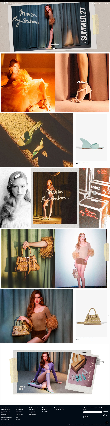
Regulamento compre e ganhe (6, 417)
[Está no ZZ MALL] (106, 416)
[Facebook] (87, 417)
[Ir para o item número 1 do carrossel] (54, 48)
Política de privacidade (5, 419)
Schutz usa (18, 419)
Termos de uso (4, 420)
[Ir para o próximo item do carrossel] (106, 0)
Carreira (17, 412)
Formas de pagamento (5, 411)
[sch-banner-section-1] (28, 82)
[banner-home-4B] (82, 258)
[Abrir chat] (107, 422)
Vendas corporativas (19, 414)
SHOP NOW (55, 43)
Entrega (2, 412)
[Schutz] (4, 3)
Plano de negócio (19, 411)
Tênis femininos (32, 411)
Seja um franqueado (19, 409)
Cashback (17, 417)
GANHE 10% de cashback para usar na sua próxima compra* (55, 0)
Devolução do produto (5, 414)
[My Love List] (105, 3)
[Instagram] (83, 417)
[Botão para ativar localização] (100, 3)
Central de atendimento (5, 409)
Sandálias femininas (32, 412)
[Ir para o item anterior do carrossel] (4, 0)
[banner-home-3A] (55, 198)
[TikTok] (85, 417)
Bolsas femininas (32, 409)
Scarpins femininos (32, 414)
